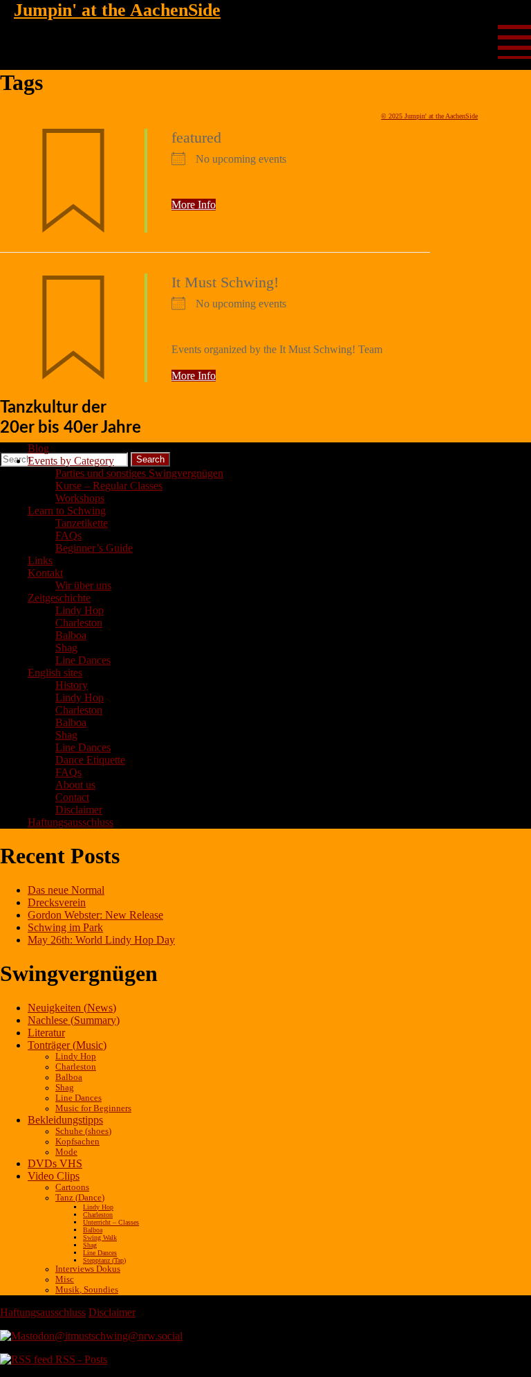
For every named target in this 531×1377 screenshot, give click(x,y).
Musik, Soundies (86, 1290)
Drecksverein (57, 902)
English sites (55, 672)
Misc (64, 1279)
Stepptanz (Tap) (104, 1260)
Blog (38, 448)
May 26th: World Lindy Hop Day (101, 940)
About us (75, 785)
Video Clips (54, 1176)
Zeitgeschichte (59, 598)
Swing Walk (100, 1237)
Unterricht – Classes (111, 1222)
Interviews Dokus (87, 1269)
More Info (193, 204)
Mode (66, 1152)
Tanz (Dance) (79, 1198)
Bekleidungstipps (65, 1120)
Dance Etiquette (90, 760)
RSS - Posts (80, 1359)
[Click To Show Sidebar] (514, 37)
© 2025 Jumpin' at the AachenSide (429, 116)
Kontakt (45, 573)
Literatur (46, 1032)
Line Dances (83, 660)
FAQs (68, 535)
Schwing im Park (65, 927)
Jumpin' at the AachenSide (117, 10)
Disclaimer (78, 810)
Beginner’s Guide (94, 548)
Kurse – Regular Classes (108, 486)
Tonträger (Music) (67, 1045)
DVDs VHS (55, 1163)
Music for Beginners (93, 1108)
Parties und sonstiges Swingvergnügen (139, 473)
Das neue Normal (66, 890)
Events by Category (71, 461)
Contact (72, 797)
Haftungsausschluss (70, 822)
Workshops (79, 498)
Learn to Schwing (67, 510)
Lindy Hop (79, 610)
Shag (66, 648)
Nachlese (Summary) (74, 1020)
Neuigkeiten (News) (72, 1008)
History (71, 685)
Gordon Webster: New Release (95, 915)
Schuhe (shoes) (83, 1131)
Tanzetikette (81, 523)
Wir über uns (83, 585)
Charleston (78, 623)
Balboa (70, 635)
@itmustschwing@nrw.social (119, 1336)
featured (196, 137)
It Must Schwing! (225, 282)
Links (40, 560)
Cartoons (72, 1187)
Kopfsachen (77, 1141)
